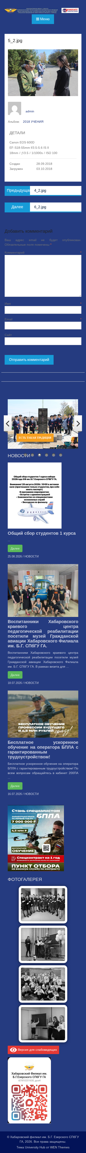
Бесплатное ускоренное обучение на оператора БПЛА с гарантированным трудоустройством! (43, 749)
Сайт (8, 335)
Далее (15, 548)
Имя (43, 303)
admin (30, 111)
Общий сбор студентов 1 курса (42, 533)
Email (43, 319)
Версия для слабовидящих (37, 1049)
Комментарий (43, 252)
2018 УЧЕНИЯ (33, 121)
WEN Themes (59, 1147)
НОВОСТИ (31, 556)
